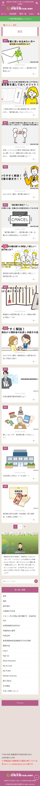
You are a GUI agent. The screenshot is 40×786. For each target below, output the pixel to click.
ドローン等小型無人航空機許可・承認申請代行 (19, 618)
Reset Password (9, 661)
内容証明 (6, 636)
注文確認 (6, 686)
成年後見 (6, 606)
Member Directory (10, 676)
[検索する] (36, 581)
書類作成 (6, 646)
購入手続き (7, 681)
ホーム (3, 14)
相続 (4, 601)
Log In (5, 651)
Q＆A (31, 14)
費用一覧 (22, 14)
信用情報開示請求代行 (11, 626)
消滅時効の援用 (9, 631)
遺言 (14, 25)
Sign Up (6, 656)
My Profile (7, 671)
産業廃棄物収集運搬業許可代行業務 (17, 641)
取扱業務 (12, 14)
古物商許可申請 (9, 611)
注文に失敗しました (11, 691)
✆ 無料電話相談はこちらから (20, 19)
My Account (7, 666)
